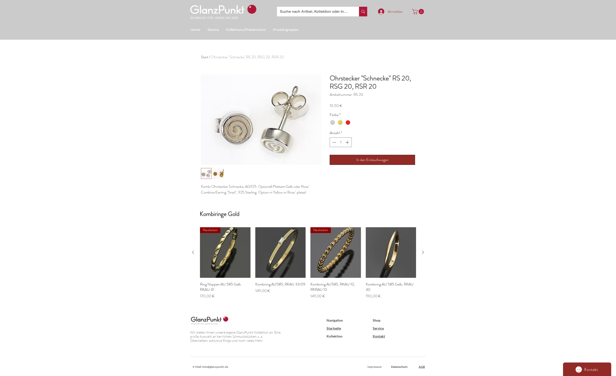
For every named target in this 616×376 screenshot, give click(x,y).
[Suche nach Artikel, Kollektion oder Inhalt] (363, 11)
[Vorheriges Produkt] (193, 252)
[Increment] (347, 142)
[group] (308, 266)
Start (204, 57)
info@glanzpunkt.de (215, 367)
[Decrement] (333, 142)
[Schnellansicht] (280, 252)
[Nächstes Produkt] (423, 252)
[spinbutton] (340, 142)
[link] (418, 11)
